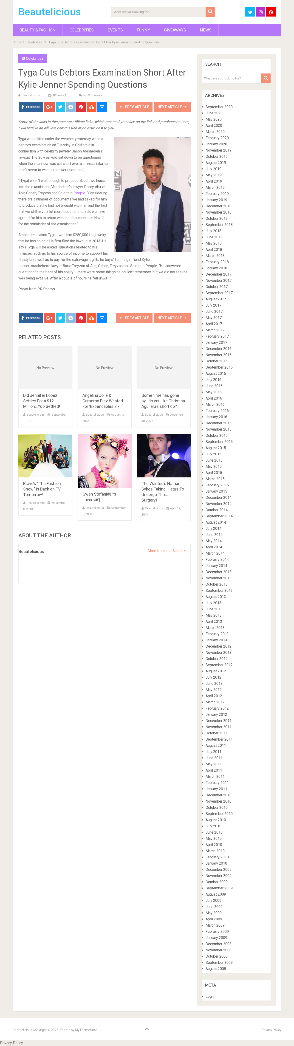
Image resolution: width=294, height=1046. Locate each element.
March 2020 (215, 132)
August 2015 (216, 448)
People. (80, 193)
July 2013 (213, 603)
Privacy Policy (271, 1030)
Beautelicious (49, 12)
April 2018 (214, 249)
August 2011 (216, 745)
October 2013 (217, 584)
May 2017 (214, 318)
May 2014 (214, 541)
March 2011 (215, 776)
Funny (143, 30)
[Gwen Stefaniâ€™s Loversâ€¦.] (105, 461)
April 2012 (214, 696)
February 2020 (217, 138)
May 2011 (214, 764)
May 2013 (214, 615)
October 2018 (217, 218)
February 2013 (217, 634)
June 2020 (214, 113)
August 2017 (216, 299)
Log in (210, 996)
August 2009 (216, 894)
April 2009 (214, 919)
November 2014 (219, 504)
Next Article (170, 107)
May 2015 (214, 466)
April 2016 (214, 398)
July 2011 (213, 752)
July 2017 (213, 305)
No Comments (92, 95)
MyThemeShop (86, 1030)
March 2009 (215, 925)
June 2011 (214, 758)
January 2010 (216, 863)
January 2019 (216, 200)
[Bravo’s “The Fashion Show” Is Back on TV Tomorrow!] (45, 456)
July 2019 (213, 169)
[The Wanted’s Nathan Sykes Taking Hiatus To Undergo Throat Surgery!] (164, 456)
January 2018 (216, 268)
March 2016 (215, 404)
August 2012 (216, 671)
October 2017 (217, 287)
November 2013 (219, 578)
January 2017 (216, 342)
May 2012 (214, 690)
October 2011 (217, 733)
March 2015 (215, 479)
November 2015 (219, 429)
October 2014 (217, 510)
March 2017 (215, 330)
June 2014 (214, 535)
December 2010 (219, 795)
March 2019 (215, 187)
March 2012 (215, 702)
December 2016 (219, 349)
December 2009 (219, 869)
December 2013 (219, 572)
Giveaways (175, 30)
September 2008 (219, 962)
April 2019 (214, 181)
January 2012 (216, 714)
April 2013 (214, 621)
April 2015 (214, 473)
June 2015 (214, 460)
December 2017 (219, 274)
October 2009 (217, 882)
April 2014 (214, 547)
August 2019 (216, 163)
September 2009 (219, 888)
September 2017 (219, 293)
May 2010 (214, 838)
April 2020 (214, 125)
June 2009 (214, 907)
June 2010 (214, 832)
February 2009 (217, 931)
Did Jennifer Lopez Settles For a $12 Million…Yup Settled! (41, 401)
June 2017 (214, 311)
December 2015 (219, 423)
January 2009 (216, 938)
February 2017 (217, 336)
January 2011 (216, 789)
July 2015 (213, 454)
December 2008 (219, 944)
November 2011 (219, 727)
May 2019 (214, 175)
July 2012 (213, 677)
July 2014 (213, 528)
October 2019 (217, 156)
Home (17, 42)
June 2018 (214, 237)
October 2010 (217, 807)
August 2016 (216, 373)
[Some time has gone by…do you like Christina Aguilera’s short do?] (164, 367)
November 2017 (219, 280)
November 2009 (219, 876)
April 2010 (214, 845)
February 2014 (217, 559)
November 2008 (219, 950)
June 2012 (214, 683)
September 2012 (219, 665)
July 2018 (213, 231)
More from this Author (166, 551)
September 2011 (219, 739)
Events (115, 30)
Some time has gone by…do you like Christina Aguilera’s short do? (163, 401)
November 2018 (219, 212)
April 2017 (214, 324)
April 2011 (214, 770)
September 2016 (219, 367)
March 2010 (215, 851)
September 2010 (219, 814)
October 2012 (217, 659)
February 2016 (217, 411)
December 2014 (219, 497)
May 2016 (214, 392)
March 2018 (215, 256)
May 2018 (214, 243)
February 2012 (217, 708)
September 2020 (219, 107)
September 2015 (219, 442)
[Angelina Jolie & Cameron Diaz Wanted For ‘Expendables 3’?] (105, 367)
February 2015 (217, 485)
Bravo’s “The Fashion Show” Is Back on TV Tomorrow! (42, 489)
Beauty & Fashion (38, 30)
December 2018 (219, 206)
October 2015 (217, 435)
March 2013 (215, 628)
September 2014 (219, 516)
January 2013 (216, 640)
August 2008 (216, 969)
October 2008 (217, 956)
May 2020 (214, 119)
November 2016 (219, 355)
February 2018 (217, 262)
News (206, 30)
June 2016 (214, 386)
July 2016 (213, 380)
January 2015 (216, 491)
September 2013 (219, 590)
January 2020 (216, 144)
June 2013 (214, 609)
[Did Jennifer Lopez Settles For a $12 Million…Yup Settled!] (45, 367)
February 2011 (217, 783)
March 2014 (215, 553)
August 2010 (216, 820)
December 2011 (219, 721)
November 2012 (219, 652)
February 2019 (217, 194)
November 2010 (219, 801)
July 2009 (213, 900)
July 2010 (213, 826)
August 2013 (216, 597)
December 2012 (219, 646)
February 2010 (217, 857)
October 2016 (217, 361)
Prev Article (136, 107)
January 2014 (216, 566)
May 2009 (214, 913)
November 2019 (219, 150)
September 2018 (219, 225)
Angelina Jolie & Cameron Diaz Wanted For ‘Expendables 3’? (102, 401)
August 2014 (216, 522)
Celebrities (82, 30)
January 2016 (216, 417)
